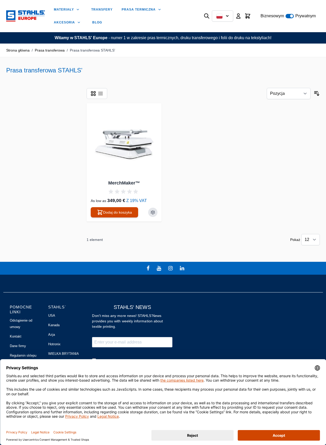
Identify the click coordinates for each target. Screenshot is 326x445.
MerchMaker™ (124, 183)
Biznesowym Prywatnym (288, 16)
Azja (51, 335)
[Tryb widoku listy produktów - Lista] (100, 93)
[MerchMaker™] (124, 140)
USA (51, 315)
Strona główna (18, 50)
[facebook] (149, 268)
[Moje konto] (238, 16)
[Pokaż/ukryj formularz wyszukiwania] (207, 16)
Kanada (54, 325)
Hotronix (54, 344)
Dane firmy (18, 346)
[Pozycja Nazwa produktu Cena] (289, 93)
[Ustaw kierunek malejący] (317, 93)
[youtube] (159, 268)
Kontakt (15, 336)
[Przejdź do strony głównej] (25, 16)
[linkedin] (183, 268)
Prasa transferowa (50, 50)
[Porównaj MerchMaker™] (152, 212)
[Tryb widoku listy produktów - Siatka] (93, 93)
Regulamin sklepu (23, 355)
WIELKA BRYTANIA (63, 354)
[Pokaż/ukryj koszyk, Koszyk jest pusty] (248, 16)
